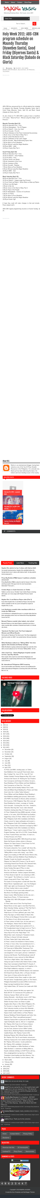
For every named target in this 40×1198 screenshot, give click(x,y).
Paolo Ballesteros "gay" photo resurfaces (10, 1084)
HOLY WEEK (25, 68)
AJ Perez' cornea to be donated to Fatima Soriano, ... (20, 941)
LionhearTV (6, 1151)
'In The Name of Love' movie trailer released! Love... (19, 890)
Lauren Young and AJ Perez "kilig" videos (16, 879)
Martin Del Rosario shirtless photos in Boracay (18, 841)
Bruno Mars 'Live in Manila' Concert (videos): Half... (19, 1057)
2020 (4, 727)
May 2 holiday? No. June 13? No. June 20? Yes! (18, 774)
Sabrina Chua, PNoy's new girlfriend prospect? (18, 1017)
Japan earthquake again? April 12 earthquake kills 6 (19, 1010)
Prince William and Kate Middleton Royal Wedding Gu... (20, 857)
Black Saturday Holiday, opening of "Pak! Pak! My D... (20, 908)
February (7, 1062)
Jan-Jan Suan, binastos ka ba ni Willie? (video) (18, 1028)
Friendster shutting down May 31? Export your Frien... (20, 810)
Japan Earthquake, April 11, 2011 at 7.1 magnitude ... (20, 1022)
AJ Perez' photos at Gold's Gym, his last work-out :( (19, 921)
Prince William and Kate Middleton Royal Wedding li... (20, 794)
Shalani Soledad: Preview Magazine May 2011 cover (19, 776)
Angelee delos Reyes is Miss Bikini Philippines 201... (20, 1004)
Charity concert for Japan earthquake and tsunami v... (20, 821)
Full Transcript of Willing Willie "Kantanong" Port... (19, 948)
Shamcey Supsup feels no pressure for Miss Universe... (20, 1019)
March (7, 1060)
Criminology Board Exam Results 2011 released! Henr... (20, 863)
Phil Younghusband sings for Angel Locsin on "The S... (20, 928)
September (8, 756)
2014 (4, 740)
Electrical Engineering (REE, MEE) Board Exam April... (20, 839)
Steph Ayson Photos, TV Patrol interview (16, 897)
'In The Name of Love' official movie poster (16, 919)
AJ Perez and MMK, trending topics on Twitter (17, 769)
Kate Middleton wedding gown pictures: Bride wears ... (20, 796)
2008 (4, 1071)
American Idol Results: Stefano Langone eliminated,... (20, 872)
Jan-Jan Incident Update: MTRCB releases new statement (21, 970)
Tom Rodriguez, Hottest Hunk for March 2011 (17, 923)
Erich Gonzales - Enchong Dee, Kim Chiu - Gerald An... (20, 805)
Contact (19, 2)
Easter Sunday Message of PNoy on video (16, 868)
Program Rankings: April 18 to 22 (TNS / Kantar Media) (20, 832)
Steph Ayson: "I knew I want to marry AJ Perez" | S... (20, 830)
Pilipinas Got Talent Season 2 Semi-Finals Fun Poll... (20, 843)
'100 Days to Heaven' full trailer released (16, 937)
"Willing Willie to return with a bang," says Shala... (19, 852)
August (7, 758)
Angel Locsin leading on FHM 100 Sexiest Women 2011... (21, 855)
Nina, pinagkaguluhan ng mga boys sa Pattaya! (18, 1053)
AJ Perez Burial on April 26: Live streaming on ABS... (20, 875)
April (6, 767)
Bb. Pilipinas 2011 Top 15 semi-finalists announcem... (20, 1037)
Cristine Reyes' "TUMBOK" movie (14, 846)
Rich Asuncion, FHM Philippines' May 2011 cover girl (19, 801)
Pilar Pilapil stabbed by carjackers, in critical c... (18, 968)
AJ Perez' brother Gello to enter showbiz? (16, 888)
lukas (6, 1081)
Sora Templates (16, 1192)
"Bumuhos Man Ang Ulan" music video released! (18, 808)
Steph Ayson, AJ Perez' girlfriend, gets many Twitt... (19, 912)
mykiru (6, 1119)
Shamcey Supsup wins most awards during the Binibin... (21, 1039)
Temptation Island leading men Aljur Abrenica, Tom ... (20, 1055)
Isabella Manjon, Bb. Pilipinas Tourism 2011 (17, 1033)
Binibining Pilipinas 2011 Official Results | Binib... (18, 1035)
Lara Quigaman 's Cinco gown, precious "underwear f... (20, 953)
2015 (4, 738)
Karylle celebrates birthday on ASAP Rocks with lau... (20, 1051)
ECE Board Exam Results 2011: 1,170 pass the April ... (20, 973)
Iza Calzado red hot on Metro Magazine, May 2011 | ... (20, 850)
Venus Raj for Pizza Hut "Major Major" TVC (17, 932)
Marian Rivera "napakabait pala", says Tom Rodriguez (20, 884)
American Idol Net (8, 1147)
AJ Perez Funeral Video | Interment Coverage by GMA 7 (20, 825)
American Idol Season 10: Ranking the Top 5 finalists (20, 778)
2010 (4, 1066)
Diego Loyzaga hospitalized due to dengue (16, 984)
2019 (4, 729)
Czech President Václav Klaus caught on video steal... (20, 977)
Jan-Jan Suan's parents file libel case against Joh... (19, 990)
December (8, 749)
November (8, 752)
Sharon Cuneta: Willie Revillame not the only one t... (19, 895)
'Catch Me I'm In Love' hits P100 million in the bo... (19, 999)
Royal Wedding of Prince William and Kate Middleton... (20, 783)
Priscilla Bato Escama (11, 1097)
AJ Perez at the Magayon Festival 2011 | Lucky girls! (20, 917)
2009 (4, 1069)
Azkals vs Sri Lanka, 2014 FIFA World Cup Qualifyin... (20, 814)
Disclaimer (6, 1137)
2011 (4, 747)
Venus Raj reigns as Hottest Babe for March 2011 (18, 915)
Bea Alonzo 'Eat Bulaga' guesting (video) (16, 892)
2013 (4, 743)
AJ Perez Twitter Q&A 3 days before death (16, 939)
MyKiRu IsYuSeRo (25, 1189)
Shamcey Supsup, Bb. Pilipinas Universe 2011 (18, 1026)
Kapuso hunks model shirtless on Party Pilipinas (18, 1013)
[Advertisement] (20, 91)
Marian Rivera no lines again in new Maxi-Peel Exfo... (20, 906)
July (6, 761)
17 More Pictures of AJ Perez (13, 837)
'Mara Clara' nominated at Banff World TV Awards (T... (20, 964)
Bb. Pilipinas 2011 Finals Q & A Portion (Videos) (18, 1024)
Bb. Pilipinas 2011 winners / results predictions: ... (19, 1042)
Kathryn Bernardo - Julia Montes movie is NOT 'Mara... (20, 997)
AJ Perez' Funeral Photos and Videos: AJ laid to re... (19, 834)
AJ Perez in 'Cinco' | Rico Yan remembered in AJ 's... (19, 944)
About (13, 2)
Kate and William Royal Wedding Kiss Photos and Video (21, 790)
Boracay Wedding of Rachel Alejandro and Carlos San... (20, 1015)
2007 (4, 1073)
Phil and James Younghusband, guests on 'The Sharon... (21, 979)
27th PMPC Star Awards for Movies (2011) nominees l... (20, 799)
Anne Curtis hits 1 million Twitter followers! (16, 792)
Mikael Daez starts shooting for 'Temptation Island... (19, 935)
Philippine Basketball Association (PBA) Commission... (20, 982)
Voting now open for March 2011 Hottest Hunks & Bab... (20, 961)
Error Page (28, 2)
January (7, 1064)
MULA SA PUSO (22, 69)
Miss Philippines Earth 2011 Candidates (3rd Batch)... (20, 819)
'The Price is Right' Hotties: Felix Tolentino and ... (18, 959)
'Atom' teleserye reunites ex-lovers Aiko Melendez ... (19, 1008)
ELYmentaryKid (23, 1147)
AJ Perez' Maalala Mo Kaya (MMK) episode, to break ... (20, 812)
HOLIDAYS (18, 68)
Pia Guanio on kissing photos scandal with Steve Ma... (20, 881)
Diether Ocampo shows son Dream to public (17, 1001)
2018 (4, 731)
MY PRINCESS (30, 69)
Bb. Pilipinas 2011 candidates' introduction (16, 1044)
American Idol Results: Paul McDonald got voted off (19, 955)
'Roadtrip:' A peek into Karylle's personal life (17, 859)
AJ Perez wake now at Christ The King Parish (17, 903)
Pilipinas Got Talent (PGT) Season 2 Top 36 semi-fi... (20, 861)
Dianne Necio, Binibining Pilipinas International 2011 (19, 1031)
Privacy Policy (27, 1134)
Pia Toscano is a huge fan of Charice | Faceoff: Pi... (19, 1006)
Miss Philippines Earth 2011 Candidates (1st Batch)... (20, 828)
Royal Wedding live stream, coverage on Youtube (18, 803)
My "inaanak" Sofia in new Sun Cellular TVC (17, 910)
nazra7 (6, 1087)
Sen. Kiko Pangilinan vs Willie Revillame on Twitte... (19, 1046)
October (7, 754)
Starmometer (30, 1151)
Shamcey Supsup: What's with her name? (16, 995)
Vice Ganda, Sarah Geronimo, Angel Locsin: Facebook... (21, 950)
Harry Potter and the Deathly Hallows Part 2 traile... (19, 787)
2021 (4, 725)
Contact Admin (15, 1134)
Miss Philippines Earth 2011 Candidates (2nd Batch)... (20, 823)
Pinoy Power (18, 1151)
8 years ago (24, 1084)
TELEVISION (6, 71)
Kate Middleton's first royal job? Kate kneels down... (19, 772)
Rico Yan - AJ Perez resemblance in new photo (18, 870)
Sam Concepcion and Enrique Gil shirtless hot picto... (20, 781)
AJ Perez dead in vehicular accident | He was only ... (20, 946)
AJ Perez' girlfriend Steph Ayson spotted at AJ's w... (19, 926)
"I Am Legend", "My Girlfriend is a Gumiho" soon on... (20, 877)
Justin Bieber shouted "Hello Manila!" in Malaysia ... (19, 866)
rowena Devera (9, 1111)
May (6, 765)
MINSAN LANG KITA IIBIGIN (10, 69)
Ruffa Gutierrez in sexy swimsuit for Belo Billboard (19, 957)
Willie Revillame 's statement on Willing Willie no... (19, 1048)
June (6, 763)
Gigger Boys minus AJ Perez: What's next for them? (19, 816)
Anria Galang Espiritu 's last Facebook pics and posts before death (17, 1094)
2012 (4, 745)
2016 (4, 736)
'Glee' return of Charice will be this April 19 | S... (18, 975)
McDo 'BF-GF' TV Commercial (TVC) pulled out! (18, 992)
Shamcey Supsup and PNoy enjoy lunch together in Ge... (21, 966)
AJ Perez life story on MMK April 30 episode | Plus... (19, 930)
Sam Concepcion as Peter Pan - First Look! (17, 785)
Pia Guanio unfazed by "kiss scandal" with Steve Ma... (20, 848)
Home (7, 2)
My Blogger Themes (29, 1192)
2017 (4, 734)
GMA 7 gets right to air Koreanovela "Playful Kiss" (19, 886)
